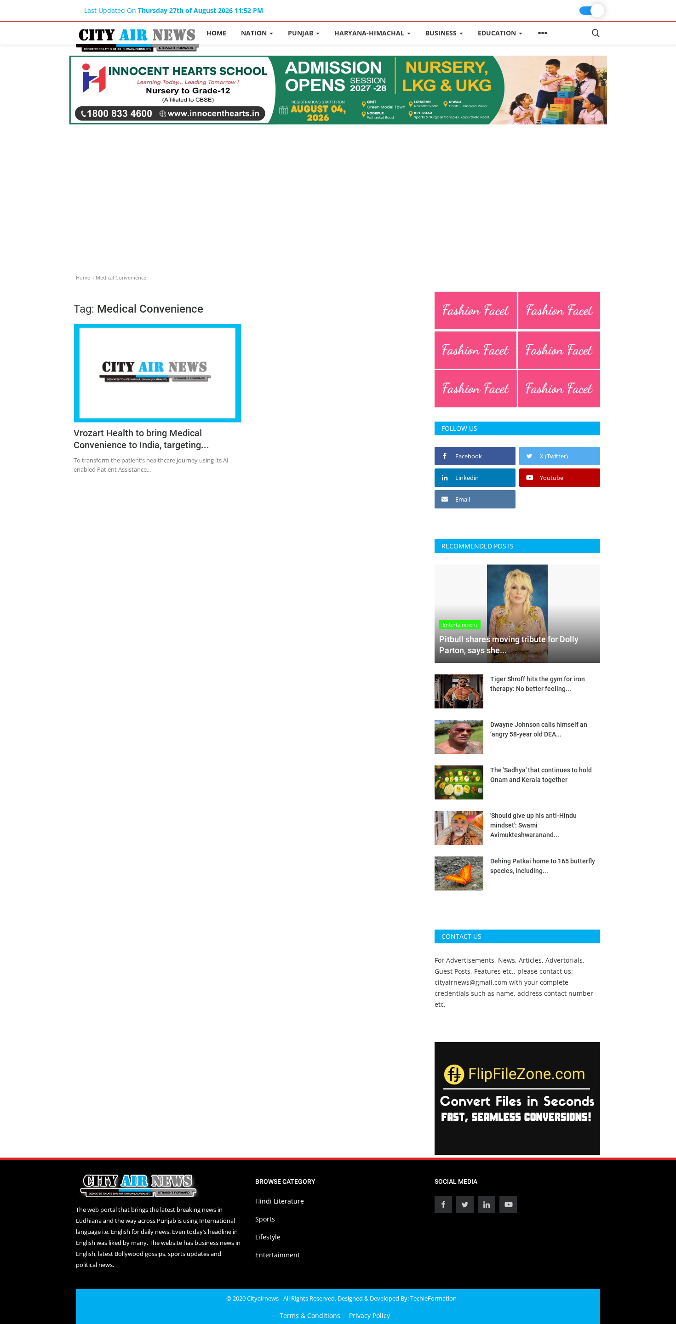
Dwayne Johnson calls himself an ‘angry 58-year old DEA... (538, 729)
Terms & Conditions (310, 1315)
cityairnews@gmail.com (471, 982)
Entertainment (277, 1254)
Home (216, 33)
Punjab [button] (301, 33)
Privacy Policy (369, 1315)
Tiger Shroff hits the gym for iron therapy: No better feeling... (537, 683)
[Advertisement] (338, 193)
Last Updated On (173, 10)
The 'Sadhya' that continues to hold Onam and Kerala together (541, 774)
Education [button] (498, 33)
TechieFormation (433, 1298)
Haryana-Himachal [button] (370, 33)
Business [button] (441, 33)
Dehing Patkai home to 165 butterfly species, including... (542, 865)
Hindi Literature (279, 1201)
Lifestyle (268, 1237)
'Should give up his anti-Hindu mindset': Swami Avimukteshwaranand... (533, 825)
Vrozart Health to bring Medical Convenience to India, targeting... (141, 439)
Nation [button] (255, 33)
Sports (265, 1219)
